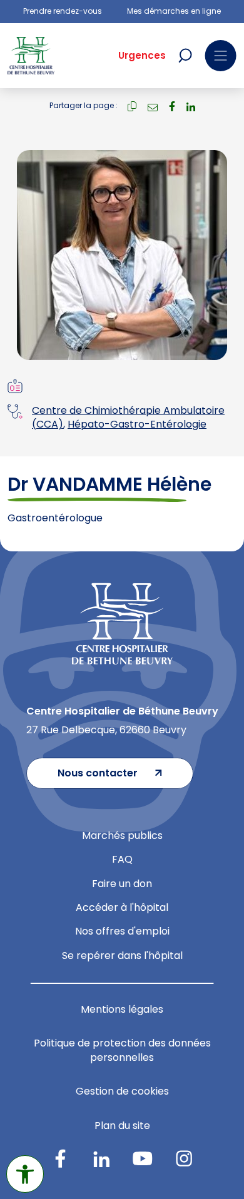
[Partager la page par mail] (153, 105)
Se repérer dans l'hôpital (122, 955)
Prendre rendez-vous (62, 11)
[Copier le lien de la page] (132, 105)
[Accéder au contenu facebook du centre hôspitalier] (60, 1158)
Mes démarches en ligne (174, 11)
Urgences (142, 55)
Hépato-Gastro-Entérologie (137, 424)
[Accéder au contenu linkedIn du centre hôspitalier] (101, 1158)
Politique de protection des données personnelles (122, 1050)
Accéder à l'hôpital (122, 907)
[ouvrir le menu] (220, 55)
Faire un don (122, 883)
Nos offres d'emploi (122, 931)
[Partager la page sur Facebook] (172, 105)
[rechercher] (185, 55)
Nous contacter (98, 773)
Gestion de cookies (122, 1091)
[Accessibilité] (25, 1174)
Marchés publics (122, 835)
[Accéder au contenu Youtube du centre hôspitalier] (142, 1158)
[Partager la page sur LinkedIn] (190, 105)
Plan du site (122, 1125)
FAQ (122, 859)
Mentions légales (122, 1009)
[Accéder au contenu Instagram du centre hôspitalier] (184, 1158)
